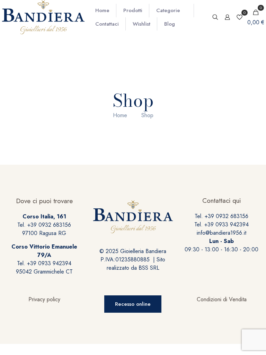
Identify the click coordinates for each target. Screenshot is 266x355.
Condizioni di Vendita (222, 299)
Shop (147, 115)
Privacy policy (44, 299)
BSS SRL (149, 268)
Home (120, 115)
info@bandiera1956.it (221, 233)
